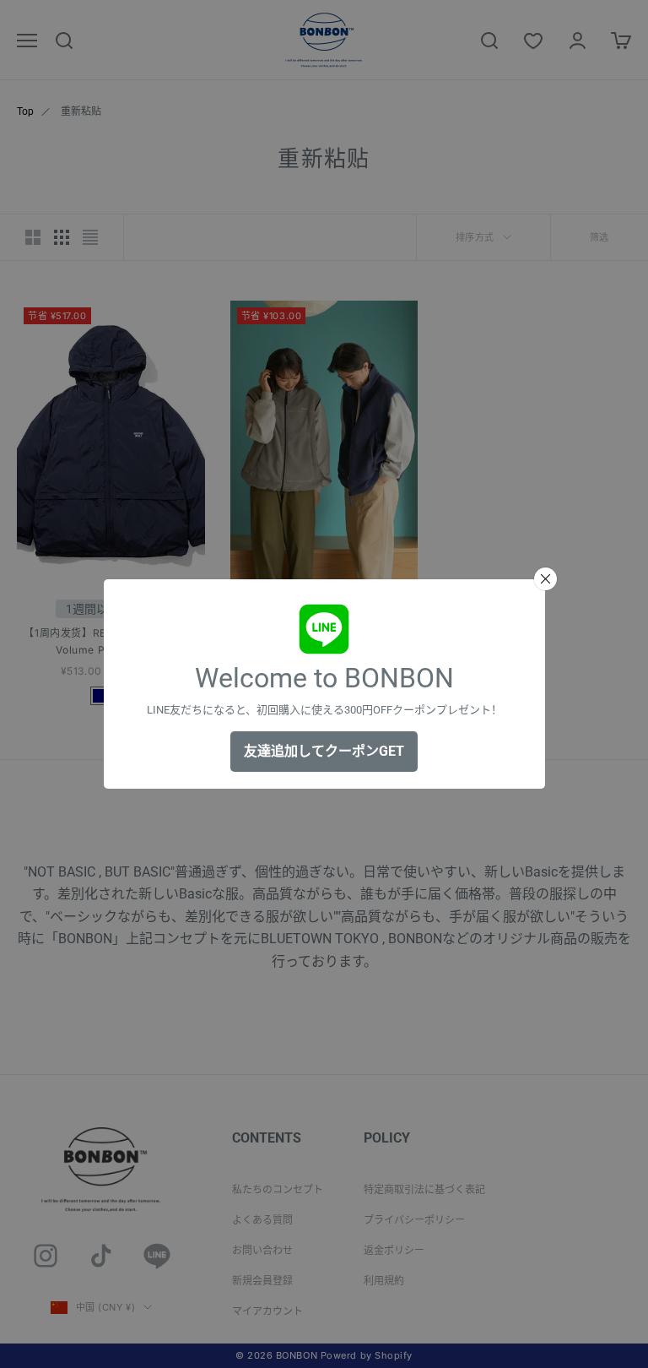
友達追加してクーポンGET (324, 751)
